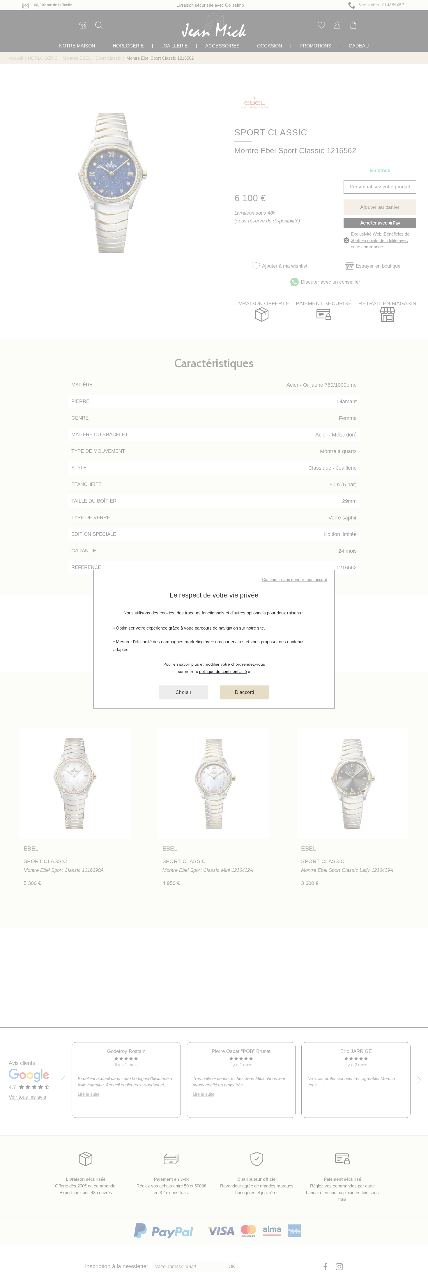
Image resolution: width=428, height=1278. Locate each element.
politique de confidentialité (223, 671)
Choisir (184, 692)
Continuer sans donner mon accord (294, 579)
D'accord (244, 692)
